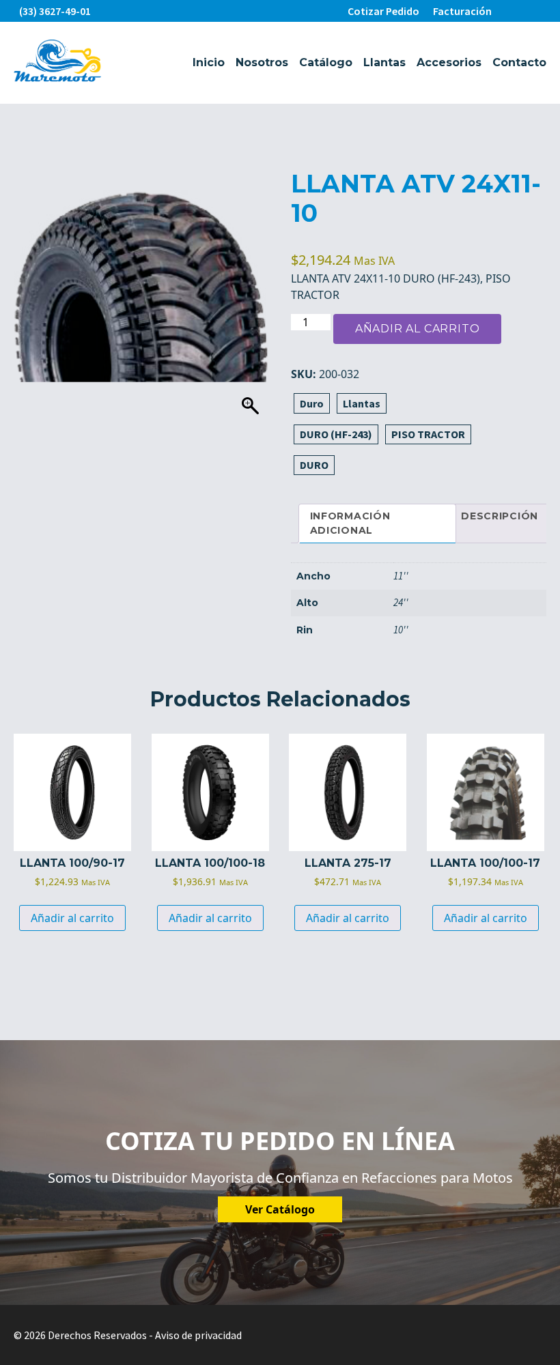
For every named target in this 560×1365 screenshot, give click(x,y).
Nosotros (262, 62)
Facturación (462, 11)
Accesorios (449, 62)
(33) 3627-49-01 (55, 11)
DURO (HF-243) (336, 434)
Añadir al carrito (417, 328)
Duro (312, 403)
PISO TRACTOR (428, 434)
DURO (314, 465)
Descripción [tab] (499, 516)
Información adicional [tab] (350, 523)
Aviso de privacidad (198, 1335)
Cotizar (383, 11)
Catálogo (325, 62)
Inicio (209, 62)
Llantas (384, 62)
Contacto (519, 62)
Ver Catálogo (280, 1209)
